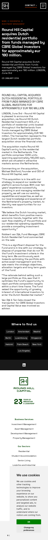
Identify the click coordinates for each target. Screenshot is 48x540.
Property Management (24, 438)
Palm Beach (22, 344)
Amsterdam (23, 331)
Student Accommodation (24, 456)
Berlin (8, 338)
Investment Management (13, 24)
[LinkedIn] (24, 365)
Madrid (37, 331)
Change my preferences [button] (29, 528)
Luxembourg (21, 338)
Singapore (36, 338)
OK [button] (29, 522)
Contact (30, 5)
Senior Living (24, 460)
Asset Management (24, 429)
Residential (15, 21)
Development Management (24, 433)
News (4, 21)
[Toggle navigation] (43, 6)
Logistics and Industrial (24, 465)
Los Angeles (24, 350)
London (10, 331)
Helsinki (9, 344)
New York (37, 344)
